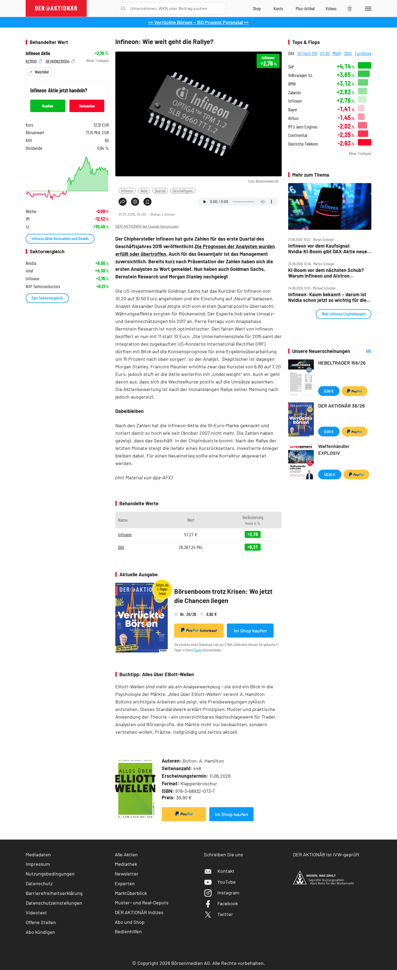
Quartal (160, 190)
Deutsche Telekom (303, 144)
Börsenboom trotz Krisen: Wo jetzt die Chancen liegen (223, 595)
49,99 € (329, 474)
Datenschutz (39, 883)
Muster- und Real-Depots (142, 902)
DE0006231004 (58, 60)
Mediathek (126, 864)
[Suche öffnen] (123, 8)
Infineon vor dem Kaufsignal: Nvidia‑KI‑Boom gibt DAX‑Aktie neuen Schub (329, 248)
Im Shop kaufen (250, 631)
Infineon (127, 190)
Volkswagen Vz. (300, 75)
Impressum (38, 864)
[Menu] (367, 8)
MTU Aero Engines (303, 127)
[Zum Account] (278, 8)
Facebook (227, 903)
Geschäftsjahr (183, 190)
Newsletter (127, 874)
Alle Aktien (126, 854)
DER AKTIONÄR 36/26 (341, 406)
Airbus (293, 118)
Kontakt (225, 871)
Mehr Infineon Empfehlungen (343, 313)
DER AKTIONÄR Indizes (139, 912)
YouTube (226, 882)
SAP (291, 67)
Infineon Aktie (38, 53)
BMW (292, 84)
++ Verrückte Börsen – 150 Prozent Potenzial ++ (198, 22)
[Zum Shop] (256, 8)
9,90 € (329, 390)
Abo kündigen (40, 932)
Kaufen (47, 105)
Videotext (36, 912)
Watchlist (42, 71)
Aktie (144, 190)
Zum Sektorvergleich (47, 297)
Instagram (228, 892)
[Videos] (331, 8)
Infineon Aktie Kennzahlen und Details (60, 238)
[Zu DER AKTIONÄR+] (305, 8)
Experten (125, 883)
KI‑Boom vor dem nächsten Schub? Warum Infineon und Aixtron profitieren (326, 272)
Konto (198, 650)
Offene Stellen (41, 922)
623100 (32, 60)
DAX (121, 547)
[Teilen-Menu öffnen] (123, 202)
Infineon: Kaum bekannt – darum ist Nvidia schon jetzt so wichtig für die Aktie (327, 297)
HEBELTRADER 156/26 (342, 363)
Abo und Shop (129, 922)
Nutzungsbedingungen (50, 874)
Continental (297, 135)
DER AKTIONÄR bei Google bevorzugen (147, 226)
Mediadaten (38, 854)
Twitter (225, 914)
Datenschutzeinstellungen (54, 903)
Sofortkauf (208, 630)
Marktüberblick (131, 893)
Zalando (294, 92)
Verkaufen (87, 105)
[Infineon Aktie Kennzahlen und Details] (67, 178)
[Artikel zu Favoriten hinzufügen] (147, 202)
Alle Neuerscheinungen (362, 351)
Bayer (292, 109)
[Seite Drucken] (135, 202)
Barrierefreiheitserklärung (54, 893)
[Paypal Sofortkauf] (184, 814)
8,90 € (329, 431)
